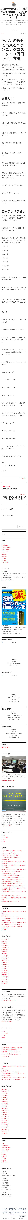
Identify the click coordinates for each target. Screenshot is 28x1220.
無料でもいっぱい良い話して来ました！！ (12, 879)
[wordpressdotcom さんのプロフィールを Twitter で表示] (4, 747)
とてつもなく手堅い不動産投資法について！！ (13, 877)
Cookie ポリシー (10, 1213)
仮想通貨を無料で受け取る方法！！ (10, 901)
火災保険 (4, 558)
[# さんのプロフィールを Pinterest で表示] (7, 747)
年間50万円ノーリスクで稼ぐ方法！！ (11, 855)
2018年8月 (4, 951)
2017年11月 (4, 966)
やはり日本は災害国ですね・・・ (10, 873)
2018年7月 (4, 953)
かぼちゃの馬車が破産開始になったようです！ (13, 885)
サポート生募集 (5, 549)
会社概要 (4, 560)
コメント (21, 526)
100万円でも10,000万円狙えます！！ (11, 895)
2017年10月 (4, 968)
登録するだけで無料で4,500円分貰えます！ (12, 883)
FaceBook (4, 554)
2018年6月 (4, 956)
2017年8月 (4, 972)
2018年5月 (4, 958)
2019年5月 (4, 943)
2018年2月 (4, 962)
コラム (3, 33)
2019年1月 (4, 945)
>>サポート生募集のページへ (9, 780)
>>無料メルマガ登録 (7, 826)
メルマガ (4, 839)
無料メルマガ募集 (6, 547)
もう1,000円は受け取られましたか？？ (11, 857)
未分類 (3, 841)
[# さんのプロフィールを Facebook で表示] (2, 747)
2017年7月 (4, 974)
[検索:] (14, 534)
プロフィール (5, 545)
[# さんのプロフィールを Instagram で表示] (5, 747)
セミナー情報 (5, 551)
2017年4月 (4, 981)
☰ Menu (14, 30)
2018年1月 (4, 964)
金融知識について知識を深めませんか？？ (12, 875)
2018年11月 (4, 947)
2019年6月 (4, 941)
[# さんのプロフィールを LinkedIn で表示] (9, 747)
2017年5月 (4, 979)
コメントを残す (22, 478)
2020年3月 (4, 939)
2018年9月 (4, 949)
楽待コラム (4, 556)
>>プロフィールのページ (8, 581)
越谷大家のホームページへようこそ (10, 917)
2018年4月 (4, 960)
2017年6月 (4, 977)
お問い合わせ (5, 562)
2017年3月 (4, 983)
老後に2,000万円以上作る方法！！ (10, 853)
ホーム (3, 543)
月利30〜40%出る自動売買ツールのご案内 (12, 851)
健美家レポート (5, 859)
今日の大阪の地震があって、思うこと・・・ (12, 881)
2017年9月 (4, 970)
